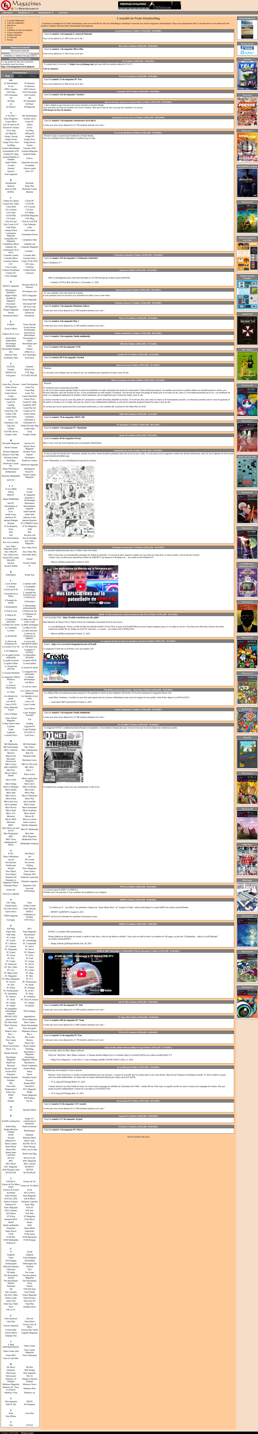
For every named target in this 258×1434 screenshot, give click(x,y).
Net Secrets (29, 862)
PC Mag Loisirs (11, 973)
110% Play (10, 92)
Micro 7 (29, 770)
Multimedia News (29, 839)
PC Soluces (11, 996)
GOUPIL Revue (11, 431)
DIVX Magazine (29, 295)
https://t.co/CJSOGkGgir (94, 278)
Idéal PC (11, 495)
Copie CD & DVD (29, 261)
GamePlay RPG (29, 405)
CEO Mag (29, 218)
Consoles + (29, 251)
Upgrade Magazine (29, 1333)
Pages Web (11, 932)
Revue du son (29, 1158)
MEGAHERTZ (11, 767)
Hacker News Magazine (29, 447)
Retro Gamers (11, 1143)
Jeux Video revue (10, 555)
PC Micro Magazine (10, 979)
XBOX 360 (11, 1404)
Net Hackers (11, 862)
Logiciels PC (29, 726)
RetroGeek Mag (29, 1154)
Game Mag (29, 390)
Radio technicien (29, 1126)
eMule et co (30, 352)
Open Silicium (29, 908)
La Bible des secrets (10, 625)
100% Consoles (10, 89)
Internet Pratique (11, 520)
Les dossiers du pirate (10, 697)
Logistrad (11, 732)
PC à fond (11, 937)
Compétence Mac (29, 240)
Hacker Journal (10, 447)
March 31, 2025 (78, 1082)
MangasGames (29, 756)
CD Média (29, 212)
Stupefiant (11, 1228)
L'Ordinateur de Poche (29, 615)
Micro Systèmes (29, 810)
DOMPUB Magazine (11, 299)
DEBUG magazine (11, 286)
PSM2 (29, 1092)
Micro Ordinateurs (29, 795)
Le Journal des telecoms (11, 667)
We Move (11, 1367)
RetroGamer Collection (11, 1153)
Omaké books (11, 905)
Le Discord (12, 37)
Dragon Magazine (11, 310)
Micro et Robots (29, 787)
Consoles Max (29, 255)
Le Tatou (11, 692)
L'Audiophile (29, 586)
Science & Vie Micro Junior (11, 1185)
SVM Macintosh (29, 1237)
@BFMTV (96, 557)
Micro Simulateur (29, 807)
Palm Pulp (10, 934)
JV (29, 566)
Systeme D (10, 1243)
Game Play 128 (10, 411)
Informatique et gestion (10, 507)
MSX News (11, 839)
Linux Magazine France (11, 708)
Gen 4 (10, 420)
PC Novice (11, 982)
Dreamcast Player (10, 315)
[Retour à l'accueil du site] (20, 10)
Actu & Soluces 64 (11, 124)
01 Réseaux (30, 86)
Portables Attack (29, 1077)
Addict (29, 124)
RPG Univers (29, 1164)
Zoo (11, 1425)
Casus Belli (11, 207)
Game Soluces (11, 393)
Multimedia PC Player (10, 843)
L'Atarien (11, 586)
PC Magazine (11, 976)
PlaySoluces (29, 1062)
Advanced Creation (11, 127)
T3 (11, 1252)
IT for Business (10, 526)
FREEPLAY (10, 372)
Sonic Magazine (11, 1207)
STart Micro (29, 1219)
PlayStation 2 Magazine (29, 1053)
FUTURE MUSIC (29, 375)
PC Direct (29, 946)
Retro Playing (29, 1146)
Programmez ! (11, 1089)
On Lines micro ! (11, 908)
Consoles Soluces (10, 261)
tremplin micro (29, 1307)
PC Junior (29, 967)
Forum (10, 40)
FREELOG (30, 369)
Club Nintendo (29, 224)
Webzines (11, 1370)
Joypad (29, 559)
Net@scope (11, 865)
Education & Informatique (29, 334)
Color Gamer (29, 230)
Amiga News (29, 139)
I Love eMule (11, 489)
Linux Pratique (11, 714)
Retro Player (11, 1146)
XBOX (29, 1401)
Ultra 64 (29, 1318)
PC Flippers (29, 952)
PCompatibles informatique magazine (11, 1011)
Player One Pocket (11, 1046)
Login (10, 729)
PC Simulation (11, 993)
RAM (10, 1135)
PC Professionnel (10, 991)
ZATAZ (29, 1425)
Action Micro (11, 121)
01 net (10, 86)
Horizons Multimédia (11, 476)
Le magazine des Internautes (29, 673)
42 (11, 104)
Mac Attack (29, 747)
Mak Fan (29, 753)
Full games (10, 375)
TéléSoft (29, 1266)
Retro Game (29, 1141)
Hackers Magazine (11, 451)
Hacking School (11, 457)
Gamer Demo (29, 414)
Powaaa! (29, 1080)
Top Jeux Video (11, 1295)
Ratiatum (29, 1135)
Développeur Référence (10, 291)
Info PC (11, 503)
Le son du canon (29, 686)
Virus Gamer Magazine (29, 1351)
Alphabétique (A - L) (25, 13)
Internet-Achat (29, 517)
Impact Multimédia (11, 499)
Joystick (10, 563)
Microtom (11, 822)
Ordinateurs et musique (29, 915)
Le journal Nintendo (10, 673)
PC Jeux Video (10, 967)
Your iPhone (11, 1416)
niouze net (10, 890)
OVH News (29, 920)
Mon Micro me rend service (10, 829)
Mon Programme (11, 833)
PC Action (10, 940)
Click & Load (11, 221)
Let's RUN (10, 701)
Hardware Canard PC (10, 464)
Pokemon (11, 1074)
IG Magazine (29, 495)
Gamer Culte (10, 414)
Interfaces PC (11, 517)
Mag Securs (11, 756)
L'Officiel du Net (29, 611)
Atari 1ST (29, 171)
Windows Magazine (10, 1384)
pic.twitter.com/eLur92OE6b (118, 278)
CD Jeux (29, 209)
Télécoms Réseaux (11, 1266)
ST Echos (11, 1216)
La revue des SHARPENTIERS (30, 642)
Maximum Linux (29, 760)
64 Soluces (10, 107)
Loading (29, 723)
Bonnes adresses (14, 35)
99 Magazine (29, 107)
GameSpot (29, 417)
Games (11, 396)
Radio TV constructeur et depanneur (29, 1121)
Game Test (29, 393)
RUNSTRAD (29, 1172)
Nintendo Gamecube (29, 877)
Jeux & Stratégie (30, 538)
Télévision (10, 1269)
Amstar (29, 145)
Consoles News (29, 258)
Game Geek (11, 390)
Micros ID (29, 816)
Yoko (11, 1413)
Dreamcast (29, 313)
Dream (11, 313)
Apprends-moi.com (29, 162)
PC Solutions (29, 996)
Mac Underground (29, 750)
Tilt (10, 1289)
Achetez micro (29, 119)
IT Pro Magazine (29, 526)
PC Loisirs (29, 970)
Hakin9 (29, 454)
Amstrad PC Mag (10, 154)
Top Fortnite (29, 1292)
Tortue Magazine (29, 1295)
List (29, 719)
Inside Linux (11, 514)
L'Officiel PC (11, 615)
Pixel (11, 1028)
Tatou (10, 1258)
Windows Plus (29, 1388)
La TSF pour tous (29, 647)
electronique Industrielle (11, 344)
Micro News (11, 795)
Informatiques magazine (29, 507)
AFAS (29, 127)
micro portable (29, 801)
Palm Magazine (29, 932)
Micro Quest (29, 804)
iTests (10, 529)
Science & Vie (29, 1181)
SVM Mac (10, 1237)
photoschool (11, 1019)
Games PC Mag (29, 402)
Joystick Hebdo (10, 566)
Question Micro (29, 1110)
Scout (29, 1190)
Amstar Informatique (11, 148)
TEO (29, 1269)
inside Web (29, 514)
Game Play (11, 408)
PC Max (29, 976)
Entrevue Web (11, 355)
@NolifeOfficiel (132, 626)
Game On (11, 402)
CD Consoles (11, 209)
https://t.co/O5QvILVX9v (99, 1089)
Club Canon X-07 (11, 224)
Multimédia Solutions (29, 843)
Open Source (10, 911)
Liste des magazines (15, 23)
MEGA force (10, 764)
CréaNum (29, 267)
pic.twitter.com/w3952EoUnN (121, 629)
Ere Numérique (29, 355)
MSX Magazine (29, 836)
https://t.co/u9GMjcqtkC (207, 936)
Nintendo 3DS (29, 874)
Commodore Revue (29, 234)
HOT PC (11, 480)
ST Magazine (29, 1216)
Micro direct (29, 784)
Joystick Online (29, 563)
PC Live (10, 970)
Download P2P (29, 304)
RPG (11, 1161)
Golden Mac (29, 428)
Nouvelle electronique (29, 889)
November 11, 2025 (90, 282)
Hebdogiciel (29, 469)
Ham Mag (11, 460)
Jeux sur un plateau (11, 542)
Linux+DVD (10, 704)
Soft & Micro (29, 1198)
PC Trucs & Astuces (29, 999)
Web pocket (11, 1376)
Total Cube (11, 1301)
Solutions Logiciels (29, 1201)
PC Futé (29, 958)
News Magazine (29, 868)
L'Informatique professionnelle (29, 607)
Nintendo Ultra (29, 885)
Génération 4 (29, 420)
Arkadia (10, 168)
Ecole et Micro (11, 328)
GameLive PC (29, 411)
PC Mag (29, 973)
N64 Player (29, 853)
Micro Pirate (11, 798)
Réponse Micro (29, 1138)
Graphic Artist (11, 434)
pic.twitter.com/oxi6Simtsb (177, 907)
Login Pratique (29, 729)
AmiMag (11, 145)
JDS (29, 532)
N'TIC (11, 853)
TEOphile (11, 1272)
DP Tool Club (29, 307)
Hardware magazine (29, 465)
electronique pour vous (29, 344)
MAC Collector (10, 750)
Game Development (29, 384)
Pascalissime (29, 934)
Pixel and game (29, 1028)
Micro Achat (29, 774)
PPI (10, 1083)
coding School (11, 230)
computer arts (29, 244)
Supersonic (29, 1231)
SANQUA (10, 1181)
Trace (10, 1307)
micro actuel (11, 780)
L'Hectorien (29, 601)
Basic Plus (29, 186)
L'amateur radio (29, 584)
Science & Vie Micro (29, 1185)
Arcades (10, 165)
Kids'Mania (11, 575)
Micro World (29, 813)
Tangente (11, 1255)
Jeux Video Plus (29, 552)
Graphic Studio (29, 434)
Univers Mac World (29, 1330)
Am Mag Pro (10, 133)
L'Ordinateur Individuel (10, 620)
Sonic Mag (29, 1204)
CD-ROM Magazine (29, 215)
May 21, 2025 (127, 1059)
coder (29, 227)
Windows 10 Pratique (11, 1380)
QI (11, 1110)
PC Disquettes (11, 949)
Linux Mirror (29, 708)
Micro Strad (11, 810)
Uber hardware (10, 1318)
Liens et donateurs (15, 32)
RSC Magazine (10, 1167)
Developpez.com (29, 291)
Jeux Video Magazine (29, 542)
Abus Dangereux (11, 119)
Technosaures (11, 1263)
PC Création (11, 946)
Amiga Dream (11, 139)
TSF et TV (10, 1310)
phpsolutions (29, 1016)
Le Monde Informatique (29, 678)
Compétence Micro (11, 244)
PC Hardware (11, 964)
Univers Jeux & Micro (29, 1325)
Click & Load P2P (29, 221)
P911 (29, 929)
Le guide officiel (30, 660)
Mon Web (29, 833)
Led (10, 682)
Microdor (11, 816)
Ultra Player (29, 1321)
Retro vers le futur (29, 1149)
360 (29, 98)
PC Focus (11, 955)
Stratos (29, 1222)
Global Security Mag (29, 425)
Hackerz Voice (29, 451)
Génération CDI (11, 423)
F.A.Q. (10, 28)
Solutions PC (10, 1204)
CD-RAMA (11, 215)
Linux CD (29, 701)
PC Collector (10, 943)
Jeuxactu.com (29, 535)
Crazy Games (11, 267)
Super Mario (29, 1228)
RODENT (29, 1167)
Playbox (29, 1040)
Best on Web (10, 189)
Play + (11, 1034)
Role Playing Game (11, 1170)
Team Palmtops (29, 1258)
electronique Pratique (11, 349)
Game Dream (11, 387)
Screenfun (11, 1193)
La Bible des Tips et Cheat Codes (29, 620)
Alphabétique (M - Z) (45, 13)
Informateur (30, 503)
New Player (11, 871)
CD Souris (10, 218)
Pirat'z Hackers (10, 1025)
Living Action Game (11, 723)
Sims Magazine (29, 1196)
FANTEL (11, 366)
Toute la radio (11, 1298)
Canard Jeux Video (11, 204)
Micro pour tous (11, 801)
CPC (11, 264)
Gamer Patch (10, 417)
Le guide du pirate (11, 660)
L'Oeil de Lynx (10, 611)
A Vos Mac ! (11, 116)
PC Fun (11, 958)
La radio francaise (29, 630)
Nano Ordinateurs (10, 856)
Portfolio (11, 1080)
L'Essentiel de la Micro (11, 595)
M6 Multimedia (10, 744)
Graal (29, 431)
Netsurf (11, 868)
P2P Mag (11, 929)
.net (29, 856)
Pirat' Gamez (29, 1022)
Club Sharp (11, 227)
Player (11, 1043)
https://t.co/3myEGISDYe (135, 1055)
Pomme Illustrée (11, 1077)
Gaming (10, 405)
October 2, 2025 (85, 702)
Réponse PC (11, 1141)
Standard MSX (10, 1219)
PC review (29, 991)
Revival (11, 1158)
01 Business (29, 83)
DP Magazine (11, 307)
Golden (11, 428)
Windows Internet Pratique (29, 1380)
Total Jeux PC (29, 1301)
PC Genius (29, 961)
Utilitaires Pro (11, 1336)
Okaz (29, 903)
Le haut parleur (29, 663)
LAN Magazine (11, 651)
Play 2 (29, 1034)
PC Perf (11, 985)
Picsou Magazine (29, 1019)
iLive (11, 511)
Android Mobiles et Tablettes (11, 158)
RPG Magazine (29, 1161)
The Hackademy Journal (11, 1276)
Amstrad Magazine (30, 151)
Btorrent (29, 192)
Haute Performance (11, 469)
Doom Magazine (29, 299)
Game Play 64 (30, 408)
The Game (29, 1272)
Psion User (10, 1092)
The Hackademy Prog (29, 1282)
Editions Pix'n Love (10, 334)
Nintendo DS (11, 877)
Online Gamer (30, 905)
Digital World (11, 295)
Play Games (11, 1040)
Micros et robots (29, 819)
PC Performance (30, 982)
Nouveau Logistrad (11, 894)
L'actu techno (11, 584)
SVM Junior (29, 1234)
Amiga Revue (29, 142)
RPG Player (11, 1164)
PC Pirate (30, 985)
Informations (7, 13)
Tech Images (11, 1260)
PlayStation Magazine (11, 1058)
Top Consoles (11, 1292)
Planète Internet (10, 1053)
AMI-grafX (29, 133)
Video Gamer (29, 1346)
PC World (11, 1006)
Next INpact (11, 874)
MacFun (10, 753)
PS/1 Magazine (29, 1089)
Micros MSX (10, 819)
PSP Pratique (29, 1098)
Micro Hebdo (11, 790)
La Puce (10, 630)
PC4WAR (29, 1006)
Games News (29, 399)
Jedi (10, 535)
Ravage (11, 1138)
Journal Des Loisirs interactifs (11, 558)
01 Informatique (11, 83)
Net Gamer (29, 859)
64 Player (30, 104)
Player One (29, 1043)
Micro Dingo (10, 784)
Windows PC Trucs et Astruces (11, 1388)
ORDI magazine (11, 916)
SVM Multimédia (10, 1240)
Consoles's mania (10, 255)
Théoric (29, 1286)
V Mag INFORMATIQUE (11, 1345)
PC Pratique (29, 988)
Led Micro (29, 682)
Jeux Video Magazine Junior (11, 547)
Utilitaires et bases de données (20, 30)
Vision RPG (11, 1355)
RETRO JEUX (29, 1143)
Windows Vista (10, 1392)
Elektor (29, 349)
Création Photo (29, 270)
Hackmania (29, 457)
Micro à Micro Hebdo (11, 774)
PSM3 (11, 1095)
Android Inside (29, 154)
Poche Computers (29, 1065)
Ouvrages (11, 920)
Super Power (10, 1231)
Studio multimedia (11, 1225)
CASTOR (29, 204)
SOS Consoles (11, 1210)
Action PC (29, 121)
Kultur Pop (29, 575)
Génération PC (29, 423)
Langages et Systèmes (29, 651)
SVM (10, 1234)
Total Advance (29, 1298)
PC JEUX (29, 964)
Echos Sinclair (29, 324)
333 (10, 98)
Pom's (29, 1074)
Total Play (29, 1304)
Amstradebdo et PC (11, 151)
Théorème (11, 1286)
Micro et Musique (10, 787)
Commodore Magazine (11, 234)
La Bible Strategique (29, 625)
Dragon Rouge (29, 310)
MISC (10, 825)
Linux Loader (29, 704)
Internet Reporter (29, 520)
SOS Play (29, 1213)
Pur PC (29, 1101)
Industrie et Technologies (29, 499)
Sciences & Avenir (11, 1190)
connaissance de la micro (11, 251)
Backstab (29, 183)
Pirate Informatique (29, 1025)
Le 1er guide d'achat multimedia (10, 656)
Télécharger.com (29, 1263)
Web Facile (11, 1373)
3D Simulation (29, 101)
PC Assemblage (29, 940)
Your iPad (29, 1413)
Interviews (11, 25)
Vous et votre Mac (11, 1358)
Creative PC (11, 273)
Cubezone (29, 273)
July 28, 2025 (86, 943)
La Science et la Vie (10, 647)
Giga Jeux (11, 425)
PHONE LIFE (11, 1016)
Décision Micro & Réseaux (29, 286)
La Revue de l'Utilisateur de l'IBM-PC (29, 636)
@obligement (61, 278)
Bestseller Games (29, 189)
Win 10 (29, 1376)
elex (11, 352)
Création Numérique (10, 270)
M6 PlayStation (29, 744)
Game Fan (29, 387)
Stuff (29, 1225)
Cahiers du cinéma (11, 201)
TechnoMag (29, 1260)
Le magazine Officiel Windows (11, 678)
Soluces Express (11, 1201)
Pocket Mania (29, 1068)
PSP (11, 1098)
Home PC (29, 472)
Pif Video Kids (11, 1022)
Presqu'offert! (29, 1083)
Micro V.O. (11, 813)
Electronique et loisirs (29, 339)
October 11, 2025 (82, 633)
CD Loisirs (11, 212)
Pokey (29, 1071)
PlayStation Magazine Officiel (29, 1058)
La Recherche (11, 636)
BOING (10, 192)
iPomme (10, 523)
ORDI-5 (29, 911)
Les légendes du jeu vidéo (29, 697)
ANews (29, 158)
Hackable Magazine (10, 443)
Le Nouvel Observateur (11, 686)
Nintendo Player (11, 885)
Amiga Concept (11, 136)
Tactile (29, 1252)
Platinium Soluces (29, 1031)
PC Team (11, 999)
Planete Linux (11, 1031)
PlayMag (29, 1049)
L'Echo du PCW (11, 589)
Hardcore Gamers (29, 460)
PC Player (11, 988)
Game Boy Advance (10, 384)
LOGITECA (29, 732)
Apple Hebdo (11, 162)
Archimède (29, 165)
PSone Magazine (29, 1095)
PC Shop (29, 993)
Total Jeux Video (11, 1304)
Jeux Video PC (10, 552)
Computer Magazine (29, 247)
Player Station (29, 1046)
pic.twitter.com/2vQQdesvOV (141, 557)
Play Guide (29, 1037)
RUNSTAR (11, 1172)
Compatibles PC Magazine (11, 239)
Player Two (11, 1049)
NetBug (29, 865)
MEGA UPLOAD (29, 764)
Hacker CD (29, 443)
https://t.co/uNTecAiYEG (178, 697)
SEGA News (29, 1193)
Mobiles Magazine (29, 825)
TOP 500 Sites (29, 1289)
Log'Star (11, 726)
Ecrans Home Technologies (29, 328)
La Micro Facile (29, 628)
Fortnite (11, 369)
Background (11, 183)
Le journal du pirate (29, 667)
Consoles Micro (11, 258)
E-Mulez (11, 324)
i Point (29, 489)
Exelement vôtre (11, 358)
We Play (29, 1367)
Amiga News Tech (11, 142)
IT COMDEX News (29, 523)
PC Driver (29, 949)
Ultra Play (11, 1321)
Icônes (11, 492)
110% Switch (29, 95)
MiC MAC (29, 767)
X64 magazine (11, 1401)
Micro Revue (10, 807)
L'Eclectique (29, 589)
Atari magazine (10, 174)
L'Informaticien (10, 607)
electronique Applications (11, 339)
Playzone (11, 1065)
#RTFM (29, 1170)
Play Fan (11, 1037)
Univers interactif (10, 1326)
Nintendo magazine (29, 881)
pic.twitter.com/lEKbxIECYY (159, 1055)
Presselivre (29, 1086)
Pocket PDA (11, 1071)
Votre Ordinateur (29, 1355)
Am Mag (29, 130)
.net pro (11, 859)
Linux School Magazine (11, 719)
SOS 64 (29, 1207)
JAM (29, 529)
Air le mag (10, 130)
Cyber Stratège (11, 276)
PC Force (30, 955)
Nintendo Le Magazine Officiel (11, 881)
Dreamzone (29, 315)
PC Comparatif (29, 943)
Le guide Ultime (11, 663)
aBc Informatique (29, 116)
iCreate (29, 492)
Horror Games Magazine (29, 476)
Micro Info (10, 793)
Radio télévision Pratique (11, 1130)
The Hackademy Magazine (29, 1276)
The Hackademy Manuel (11, 1282)
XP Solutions (29, 1404)
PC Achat (29, 937)
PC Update (11, 1003)
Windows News (29, 1384)
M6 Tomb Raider (10, 747)
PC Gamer (10, 961)
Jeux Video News (29, 547)
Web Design (29, 1370)
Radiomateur (29, 1130)
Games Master (11, 399)
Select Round (11, 1196)
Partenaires (63, 13)
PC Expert (10, 952)
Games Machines (29, 396)
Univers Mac (10, 1330)
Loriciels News (10, 735)
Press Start (10, 1086)
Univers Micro (11, 1333)
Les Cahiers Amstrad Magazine (29, 692)
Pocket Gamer (11, 1068)
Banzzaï (10, 186)
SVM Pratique (29, 1240)
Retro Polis (11, 1149)
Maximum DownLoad (11, 760)
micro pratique (11, 804)
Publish (11, 1101)
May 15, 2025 (78, 1093)
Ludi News (29, 735)
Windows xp (29, 1392)
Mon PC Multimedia (29, 829)
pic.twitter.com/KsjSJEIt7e (59, 939)
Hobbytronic (11, 472)
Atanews (11, 171)
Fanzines (29, 366)
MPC (11, 836)
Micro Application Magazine (29, 779)
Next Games (29, 871)
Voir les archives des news (138, 1137)
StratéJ (11, 1222)
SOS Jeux (29, 1210)
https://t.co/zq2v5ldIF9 (155, 907)
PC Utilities (29, 1003)
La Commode (11, 628)
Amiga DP (29, 136)
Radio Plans (11, 1126)
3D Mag (10, 101)
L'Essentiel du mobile (11, 601)
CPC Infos (29, 264)
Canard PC (29, 201)
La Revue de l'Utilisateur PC (10, 642)
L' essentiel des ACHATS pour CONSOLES (29, 594)
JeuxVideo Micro (29, 555)
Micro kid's (29, 790)
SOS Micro (11, 1213)
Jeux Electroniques (11, 538)
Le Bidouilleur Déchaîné (29, 656)
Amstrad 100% (29, 148)
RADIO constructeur (11, 1121)
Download (10, 304)
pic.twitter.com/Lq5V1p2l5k (124, 1077)
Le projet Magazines (15, 20)
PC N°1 (29, 979)
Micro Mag (29, 793)
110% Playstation (29, 92)
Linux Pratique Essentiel (29, 714)
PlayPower (10, 1062)
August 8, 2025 (77, 912)
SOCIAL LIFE (10, 1198)
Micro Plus (29, 798)
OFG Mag (10, 903)
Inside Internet (30, 511)
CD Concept (29, 207)
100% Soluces (30, 89)
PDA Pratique (29, 1011)
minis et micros (29, 822)
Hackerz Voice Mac (10, 454)
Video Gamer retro (11, 1351)
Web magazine (29, 1373)
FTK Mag (29, 372)
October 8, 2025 (82, 562)
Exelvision (29, 358)
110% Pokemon (11, 95)
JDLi (11, 532)
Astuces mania (29, 168)
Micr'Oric (11, 770)
